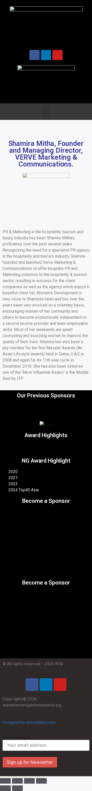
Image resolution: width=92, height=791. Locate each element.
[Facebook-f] (34, 55)
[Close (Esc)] (5, 781)
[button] (46, 111)
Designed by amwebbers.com (29, 722)
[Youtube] (57, 55)
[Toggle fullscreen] (29, 781)
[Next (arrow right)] (17, 788)
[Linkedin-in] (46, 55)
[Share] (17, 781)
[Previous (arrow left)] (5, 788)
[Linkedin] (46, 684)
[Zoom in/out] (41, 781)
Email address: (17, 737)
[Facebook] (32, 684)
